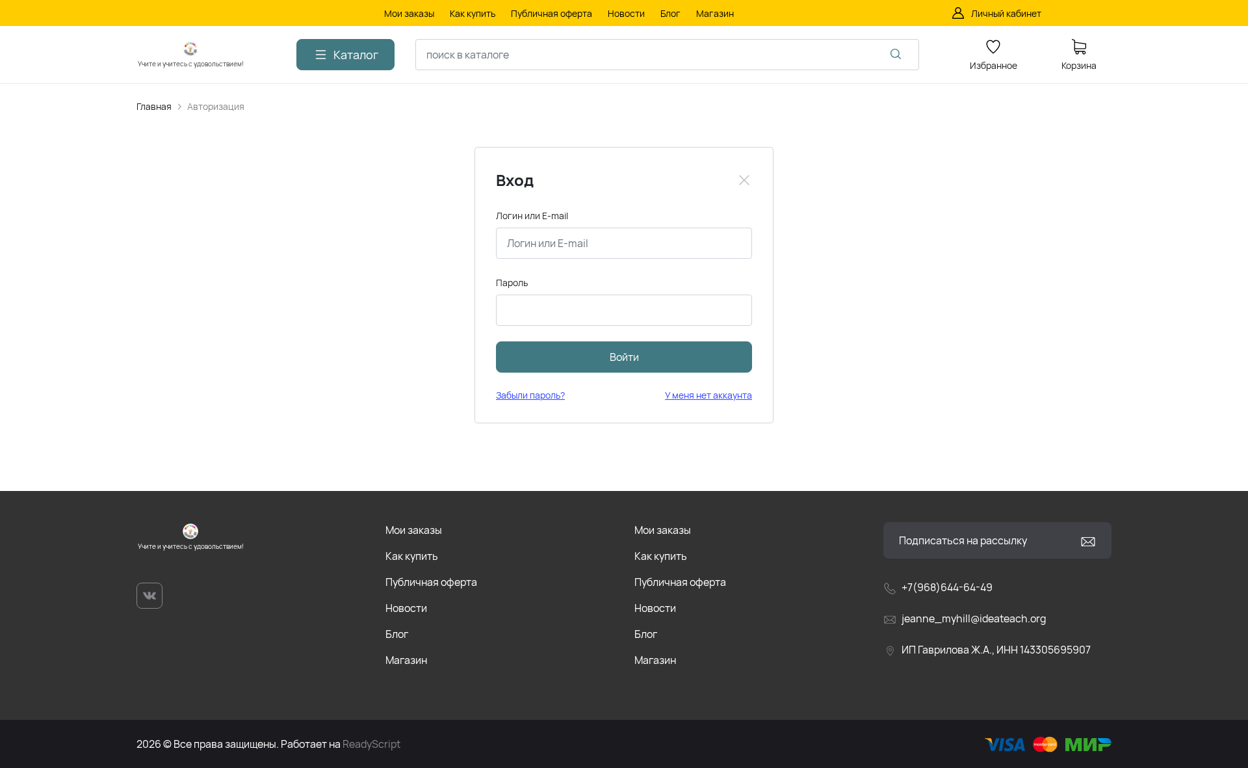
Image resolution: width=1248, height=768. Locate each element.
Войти (624, 357)
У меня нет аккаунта (708, 395)
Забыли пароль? (530, 395)
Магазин (406, 660)
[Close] (744, 180)
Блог (396, 634)
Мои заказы (413, 530)
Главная (154, 106)
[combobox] (667, 54)
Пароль (512, 282)
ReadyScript (371, 744)
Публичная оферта (431, 582)
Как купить (411, 556)
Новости (406, 608)
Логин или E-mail (532, 215)
